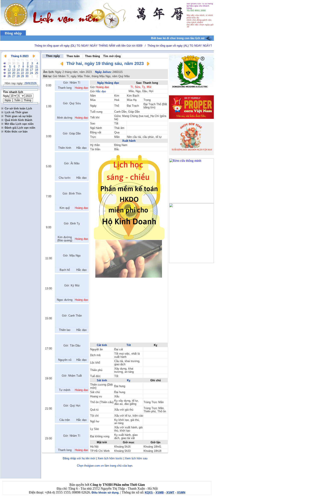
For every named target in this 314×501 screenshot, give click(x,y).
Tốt (128, 345)
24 (31, 73)
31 (18, 63)
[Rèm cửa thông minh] (191, 202)
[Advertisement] (129, 312)
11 (36, 66)
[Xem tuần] (5, 63)
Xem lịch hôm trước (110, 458)
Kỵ (128, 380)
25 (36, 73)
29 (9, 63)
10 (31, 66)
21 (18, 73)
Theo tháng (92, 56)
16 (26, 69)
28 (18, 76)
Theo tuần (73, 56)
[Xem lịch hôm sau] (148, 64)
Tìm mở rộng (112, 56)
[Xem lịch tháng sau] (34, 56)
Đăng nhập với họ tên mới (79, 458)
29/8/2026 (30, 83)
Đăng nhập (13, 33)
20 (13, 73)
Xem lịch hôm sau (136, 458)
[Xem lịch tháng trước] (5, 56)
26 (9, 76)
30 (13, 63)
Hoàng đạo (102, 87)
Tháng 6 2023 (19, 56)
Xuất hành (129, 140)
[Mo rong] (3, 107)
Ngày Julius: (103, 72)
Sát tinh (102, 380)
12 (9, 69)
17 (31, 69)
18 (36, 69)
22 (22, 73)
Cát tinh (102, 345)
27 (13, 76)
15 (22, 69)
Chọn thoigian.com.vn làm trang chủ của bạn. (105, 465)
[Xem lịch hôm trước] (62, 64)
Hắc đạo (101, 91)
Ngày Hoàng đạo (108, 82)
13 (13, 69)
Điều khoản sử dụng (105, 492)
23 (26, 73)
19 (9, 73)
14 (18, 69)
